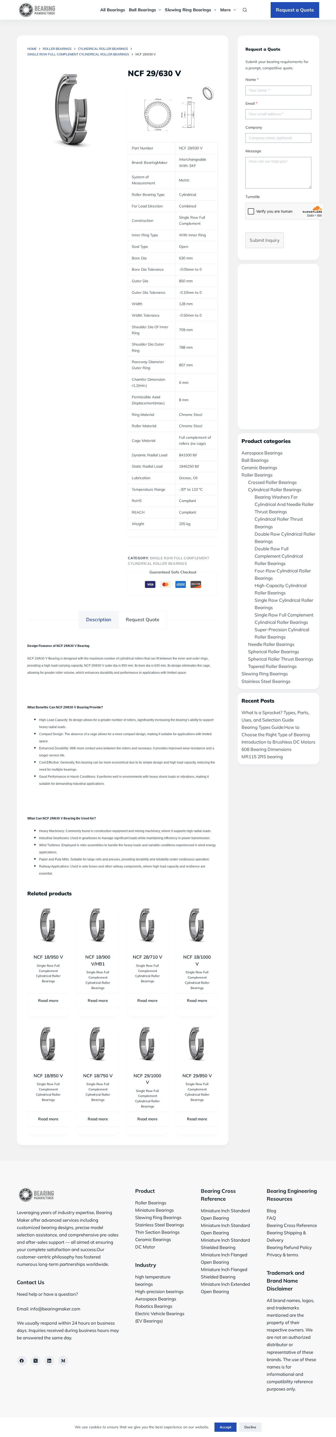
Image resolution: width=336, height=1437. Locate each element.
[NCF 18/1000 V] (197, 926)
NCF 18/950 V (48, 957)
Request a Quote (295, 10)
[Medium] (63, 1361)
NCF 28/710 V (147, 957)
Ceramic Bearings (259, 467)
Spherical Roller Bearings (273, 651)
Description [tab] (98, 619)
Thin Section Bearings (157, 1232)
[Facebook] (22, 1361)
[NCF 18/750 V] (98, 1045)
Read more (48, 1000)
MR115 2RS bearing (262, 756)
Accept (225, 1427)
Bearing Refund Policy (289, 1247)
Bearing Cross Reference (292, 1225)
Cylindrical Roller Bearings (274, 489)
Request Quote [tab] (142, 619)
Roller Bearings (257, 475)
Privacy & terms (282, 1254)
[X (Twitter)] (36, 1361)
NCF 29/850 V (197, 1075)
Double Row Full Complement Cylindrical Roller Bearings (279, 556)
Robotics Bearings (153, 1306)
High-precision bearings (159, 1291)
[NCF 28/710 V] (147, 926)
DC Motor (145, 1247)
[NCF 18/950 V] (48, 926)
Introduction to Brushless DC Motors (278, 742)
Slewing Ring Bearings (188, 9)
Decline (250, 1427)
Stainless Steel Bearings (266, 681)
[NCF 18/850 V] (48, 1045)
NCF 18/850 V (48, 1075)
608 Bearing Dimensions (266, 749)
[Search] (245, 10)
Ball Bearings (142, 9)
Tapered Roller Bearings (272, 666)
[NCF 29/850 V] (197, 1045)
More (225, 9)
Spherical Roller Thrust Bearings (280, 659)
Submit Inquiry (265, 240)
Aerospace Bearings (262, 453)
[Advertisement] (278, 346)
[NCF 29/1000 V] (147, 1045)
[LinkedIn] (49, 1361)
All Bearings (112, 9)
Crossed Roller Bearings (272, 482)
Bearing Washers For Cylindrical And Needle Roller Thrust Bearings (284, 504)
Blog (271, 1210)
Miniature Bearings (154, 1210)
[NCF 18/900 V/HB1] (98, 926)
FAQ (271, 1218)
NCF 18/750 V (98, 1075)
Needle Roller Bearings (271, 644)
